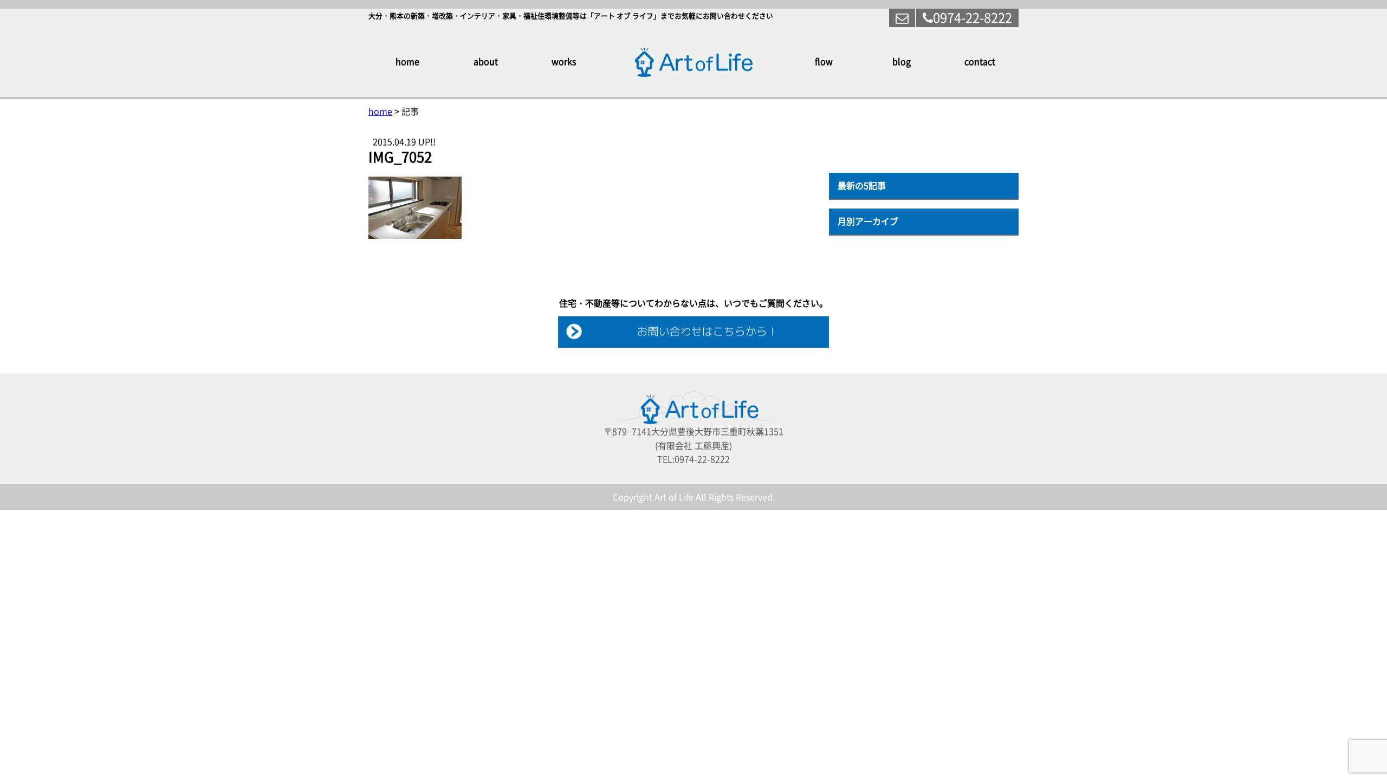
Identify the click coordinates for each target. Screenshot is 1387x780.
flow (824, 61)
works (564, 61)
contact (979, 61)
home (407, 61)
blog (901, 61)
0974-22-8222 (972, 17)
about (486, 61)
